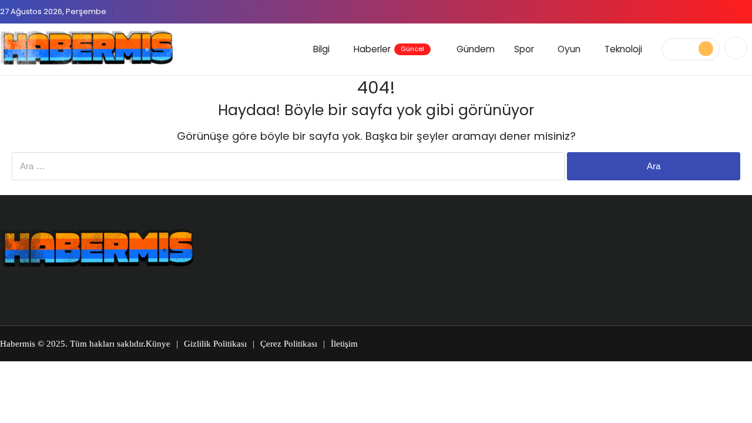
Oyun (569, 49)
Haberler (389, 49)
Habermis (17, 343)
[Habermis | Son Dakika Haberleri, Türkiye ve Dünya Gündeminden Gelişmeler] (86, 47)
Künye (158, 343)
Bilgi (321, 49)
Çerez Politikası (288, 343)
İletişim (344, 343)
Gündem (475, 49)
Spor (524, 49)
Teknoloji (623, 49)
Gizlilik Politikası (215, 343)
